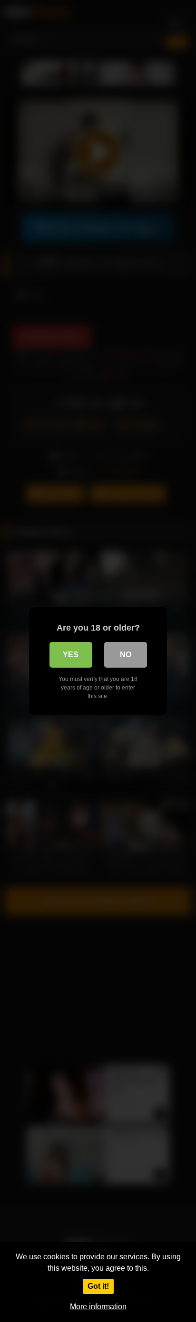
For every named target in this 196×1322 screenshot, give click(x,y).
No (125, 655)
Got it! (98, 1286)
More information (98, 1307)
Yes (70, 655)
